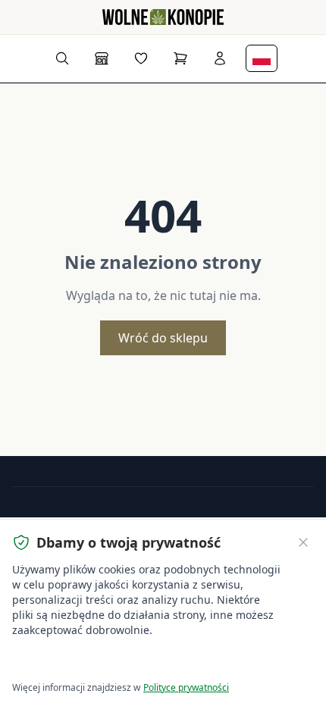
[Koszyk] (180, 58)
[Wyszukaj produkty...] (62, 58)
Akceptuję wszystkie (68, 660)
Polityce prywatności (186, 687)
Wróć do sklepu (163, 338)
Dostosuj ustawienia (185, 660)
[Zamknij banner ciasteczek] (303, 542)
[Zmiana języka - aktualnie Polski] (261, 58)
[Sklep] (101, 58)
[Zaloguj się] (220, 58)
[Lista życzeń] (141, 58)
